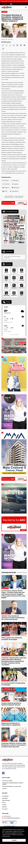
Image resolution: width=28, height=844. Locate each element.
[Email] (24, 45)
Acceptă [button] (14, 840)
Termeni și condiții (7, 780)
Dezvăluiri (5, 798)
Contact (4, 788)
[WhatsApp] (6, 45)
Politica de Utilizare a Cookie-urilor (11, 786)
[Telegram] (17, 45)
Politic (4, 802)
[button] (14, 229)
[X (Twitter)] (10, 45)
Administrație (6, 800)
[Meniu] (25, 7)
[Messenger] (20, 45)
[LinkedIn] (13, 45)
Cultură (4, 11)
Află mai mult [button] (6, 836)
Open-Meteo (15, 334)
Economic (5, 809)
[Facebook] (2, 45)
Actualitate (5, 796)
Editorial (4, 807)
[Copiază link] (3, 48)
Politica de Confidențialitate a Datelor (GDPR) (12, 783)
